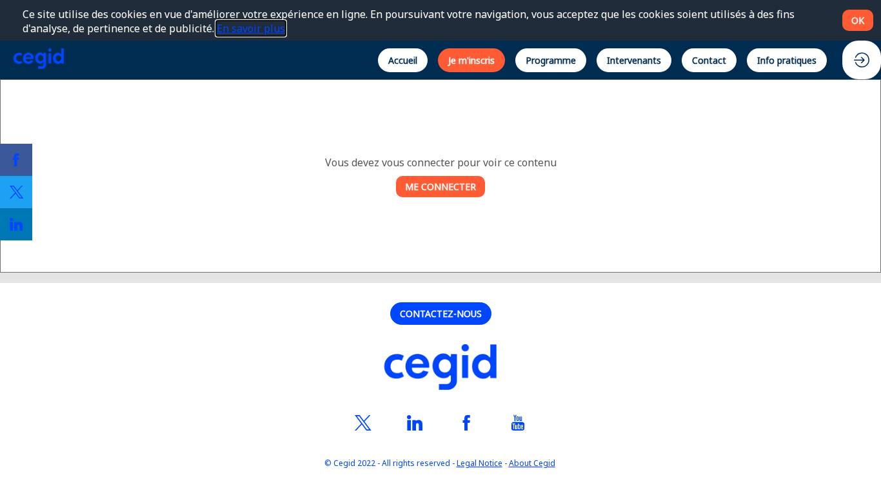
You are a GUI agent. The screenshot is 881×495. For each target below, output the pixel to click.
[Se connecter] (861, 60)
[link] (16, 160)
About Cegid (532, 463)
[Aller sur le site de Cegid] (440, 369)
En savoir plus (251, 28)
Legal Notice (479, 463)
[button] (403, 60)
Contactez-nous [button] (441, 313)
